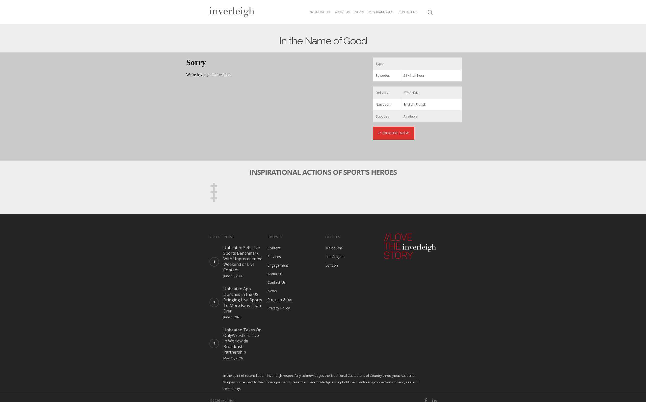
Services (274, 256)
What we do (320, 12)
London (331, 265)
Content (274, 248)
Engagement (277, 265)
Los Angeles (335, 256)
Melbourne (334, 248)
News (359, 12)
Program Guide (381, 12)
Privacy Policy (278, 308)
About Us (342, 12)
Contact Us (408, 12)
